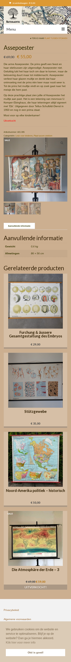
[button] (35, 348)
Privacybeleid (11, 610)
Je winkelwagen (23, 3)
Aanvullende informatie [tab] (19, 226)
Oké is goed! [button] (36, 652)
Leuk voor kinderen (24, 136)
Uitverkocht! (35, 587)
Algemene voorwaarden (17, 619)
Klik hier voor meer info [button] (21, 642)
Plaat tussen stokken (55, 38)
